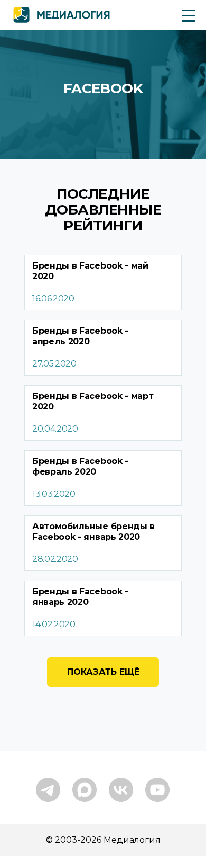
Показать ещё (103, 672)
